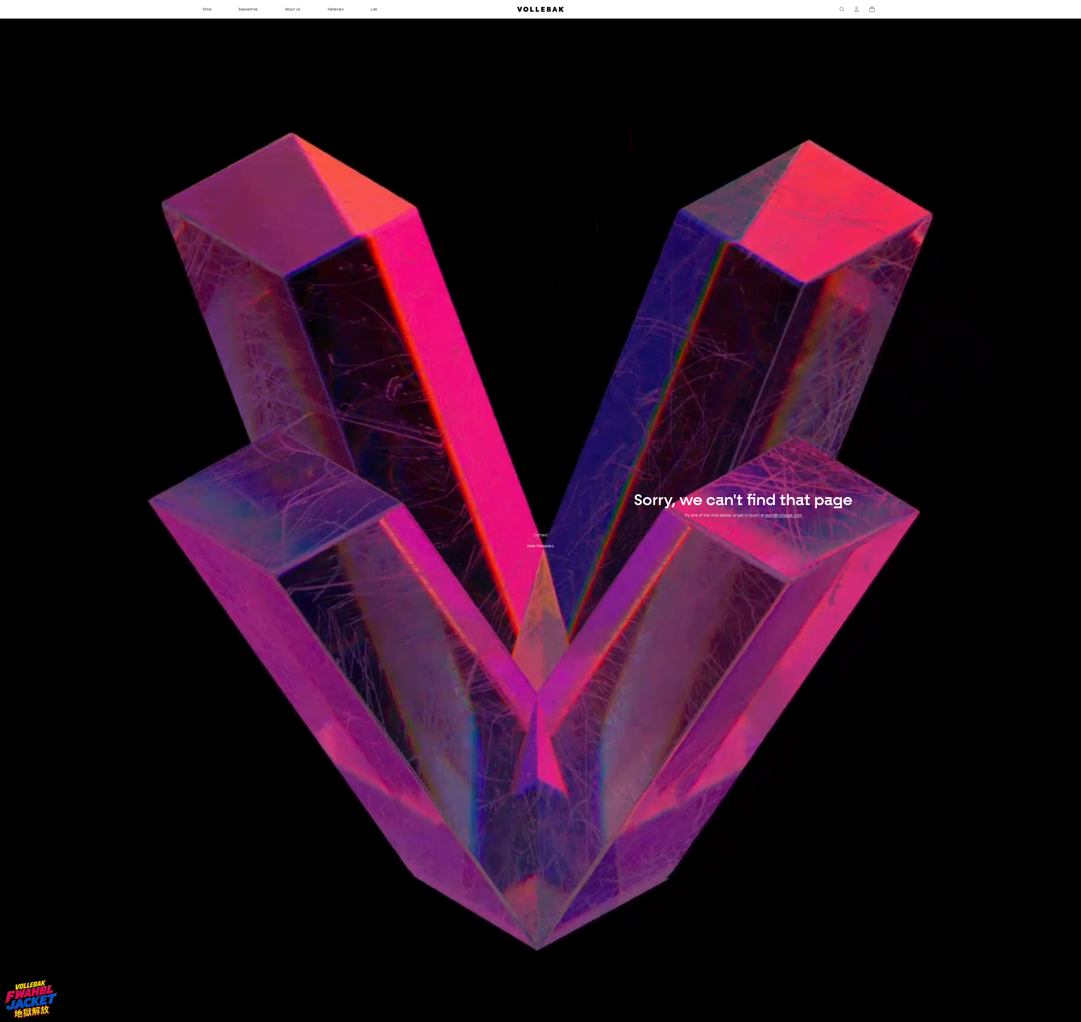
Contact (540, 534)
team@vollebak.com (783, 515)
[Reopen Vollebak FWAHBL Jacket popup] (30, 999)
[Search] (842, 9)
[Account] (856, 9)
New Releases (540, 545)
